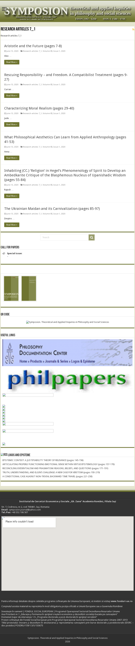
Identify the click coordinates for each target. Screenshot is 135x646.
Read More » (11, 62)
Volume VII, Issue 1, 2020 (54, 51)
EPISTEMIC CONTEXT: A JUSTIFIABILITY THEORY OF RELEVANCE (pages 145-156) (42, 460)
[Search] (92, 237)
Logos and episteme (19, 455)
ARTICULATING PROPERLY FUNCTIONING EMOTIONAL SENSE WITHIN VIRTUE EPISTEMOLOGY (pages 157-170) (58, 464)
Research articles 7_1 (32, 51)
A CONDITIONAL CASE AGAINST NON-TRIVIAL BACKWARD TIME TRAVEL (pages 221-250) (47, 476)
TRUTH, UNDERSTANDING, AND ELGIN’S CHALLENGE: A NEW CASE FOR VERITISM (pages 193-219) (51, 472)
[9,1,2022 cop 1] (11, 288)
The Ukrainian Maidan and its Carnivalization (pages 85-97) (52, 208)
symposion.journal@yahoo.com (25, 509)
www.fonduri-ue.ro (122, 601)
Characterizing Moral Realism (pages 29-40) (39, 108)
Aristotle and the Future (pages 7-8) (33, 46)
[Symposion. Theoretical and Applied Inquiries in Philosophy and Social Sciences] (67, 11)
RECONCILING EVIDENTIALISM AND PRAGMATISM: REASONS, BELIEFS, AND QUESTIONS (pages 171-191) (55, 468)
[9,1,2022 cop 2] (29, 288)
